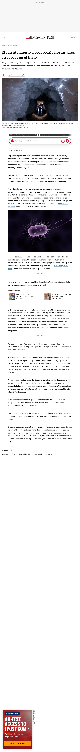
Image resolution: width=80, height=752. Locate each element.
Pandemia (49, 454)
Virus (13, 454)
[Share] (3, 75)
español (14, 45)
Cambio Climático (24, 454)
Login (73, 37)
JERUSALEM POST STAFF (17, 148)
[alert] (17, 729)
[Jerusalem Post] (40, 38)
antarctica (5, 454)
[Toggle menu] (4, 37)
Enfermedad (38, 454)
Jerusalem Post (6, 45)
